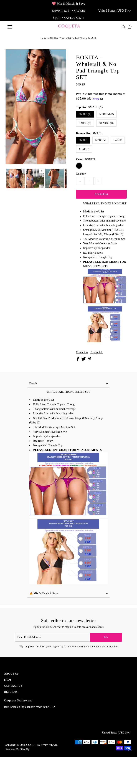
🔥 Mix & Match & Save (43, 593)
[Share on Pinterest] (89, 359)
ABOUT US (11, 673)
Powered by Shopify (17, 749)
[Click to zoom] (60, 55)
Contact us (82, 352)
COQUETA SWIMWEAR (41, 744)
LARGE (117, 140)
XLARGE (84, 149)
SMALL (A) (85, 114)
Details (33, 383)
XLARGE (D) (106, 123)
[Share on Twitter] (84, 359)
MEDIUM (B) (106, 114)
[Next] (20, 55)
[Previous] (11, 55)
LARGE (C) (85, 123)
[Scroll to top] (129, 749)
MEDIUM (100, 140)
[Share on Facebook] (78, 359)
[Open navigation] (20, 26)
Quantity (81, 173)
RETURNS (10, 691)
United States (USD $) (113, 10)
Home (43, 38)
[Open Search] (123, 27)
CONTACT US (13, 685)
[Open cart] (129, 27)
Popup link (96, 352)
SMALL (83, 140)
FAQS (7, 679)
